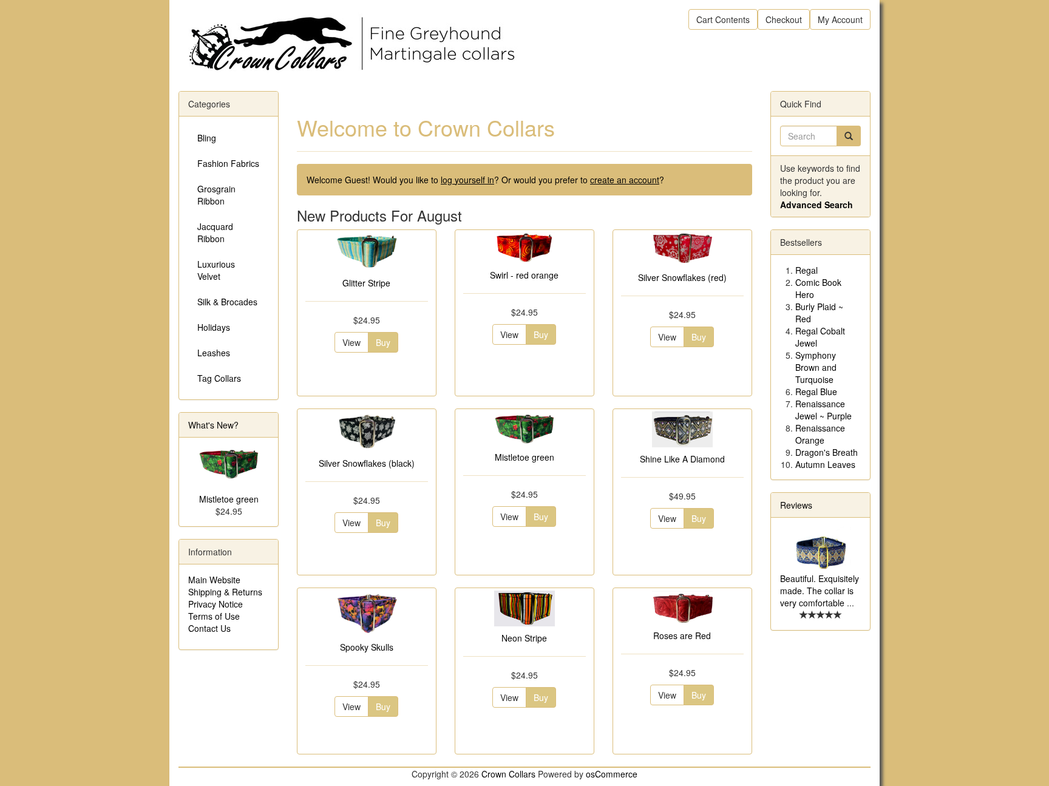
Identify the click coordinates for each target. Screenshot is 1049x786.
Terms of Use (214, 616)
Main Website (214, 580)
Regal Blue (816, 391)
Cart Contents (723, 19)
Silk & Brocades (227, 302)
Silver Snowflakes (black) (367, 463)
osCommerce (611, 774)
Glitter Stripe (366, 283)
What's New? (213, 425)
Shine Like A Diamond (682, 459)
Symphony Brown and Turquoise (816, 367)
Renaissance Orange (820, 434)
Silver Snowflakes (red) (682, 277)
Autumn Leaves (825, 464)
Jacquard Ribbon (215, 232)
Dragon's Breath (826, 452)
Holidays (213, 327)
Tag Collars (219, 378)
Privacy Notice (215, 604)
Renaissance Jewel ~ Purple (823, 410)
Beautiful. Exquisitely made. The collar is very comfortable (819, 590)
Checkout (784, 19)
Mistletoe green (524, 457)
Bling (206, 138)
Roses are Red (682, 635)
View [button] (351, 342)
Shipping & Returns (225, 592)
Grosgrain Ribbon (216, 195)
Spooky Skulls (366, 647)
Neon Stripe (524, 638)
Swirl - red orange (524, 275)
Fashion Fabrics (228, 163)
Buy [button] (383, 342)
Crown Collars (508, 774)
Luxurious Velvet (216, 270)
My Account (840, 19)
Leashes (213, 353)
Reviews (796, 505)
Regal (806, 270)
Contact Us (209, 628)
